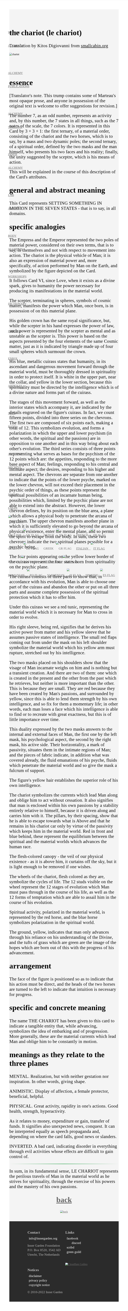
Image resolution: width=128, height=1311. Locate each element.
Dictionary (17, 304)
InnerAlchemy (15, 161)
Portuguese (52, 562)
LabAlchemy (15, 201)
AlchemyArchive (15, 460)
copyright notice (39, 1285)
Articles (15, 386)
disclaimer (35, 1276)
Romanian (17, 575)
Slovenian (57, 575)
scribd (70, 1247)
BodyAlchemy (15, 242)
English (15, 535)
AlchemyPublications (18, 79)
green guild (74, 1252)
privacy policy (38, 1280)
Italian (83, 548)
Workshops (17, 276)
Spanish (93, 575)
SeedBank (12, 420)
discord (75, 1243)
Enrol (13, 358)
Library (14, 331)
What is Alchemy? (16, 39)
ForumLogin (13, 501)
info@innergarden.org (43, 1238)
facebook (72, 1238)
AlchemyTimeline (15, 120)
